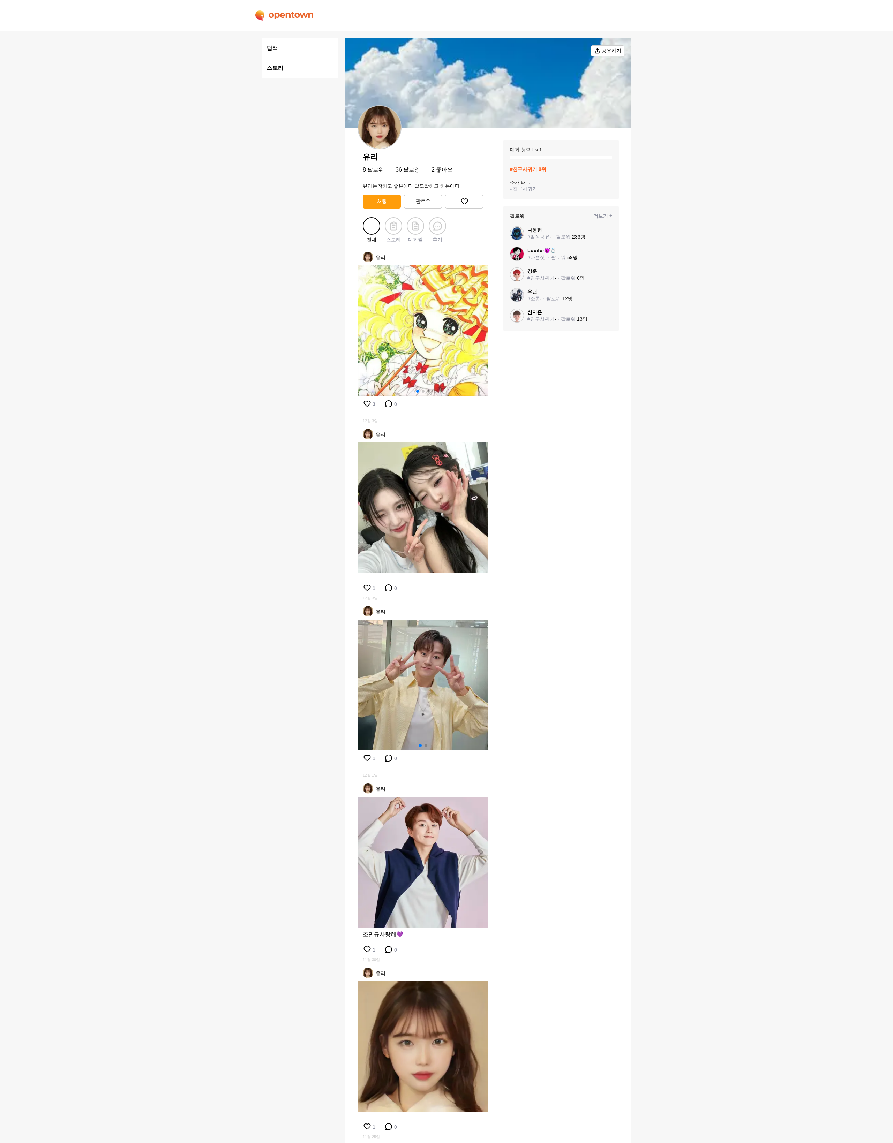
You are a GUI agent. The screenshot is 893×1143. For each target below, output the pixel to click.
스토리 (275, 68)
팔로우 (423, 201)
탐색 (272, 48)
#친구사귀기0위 (528, 169)
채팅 (382, 201)
